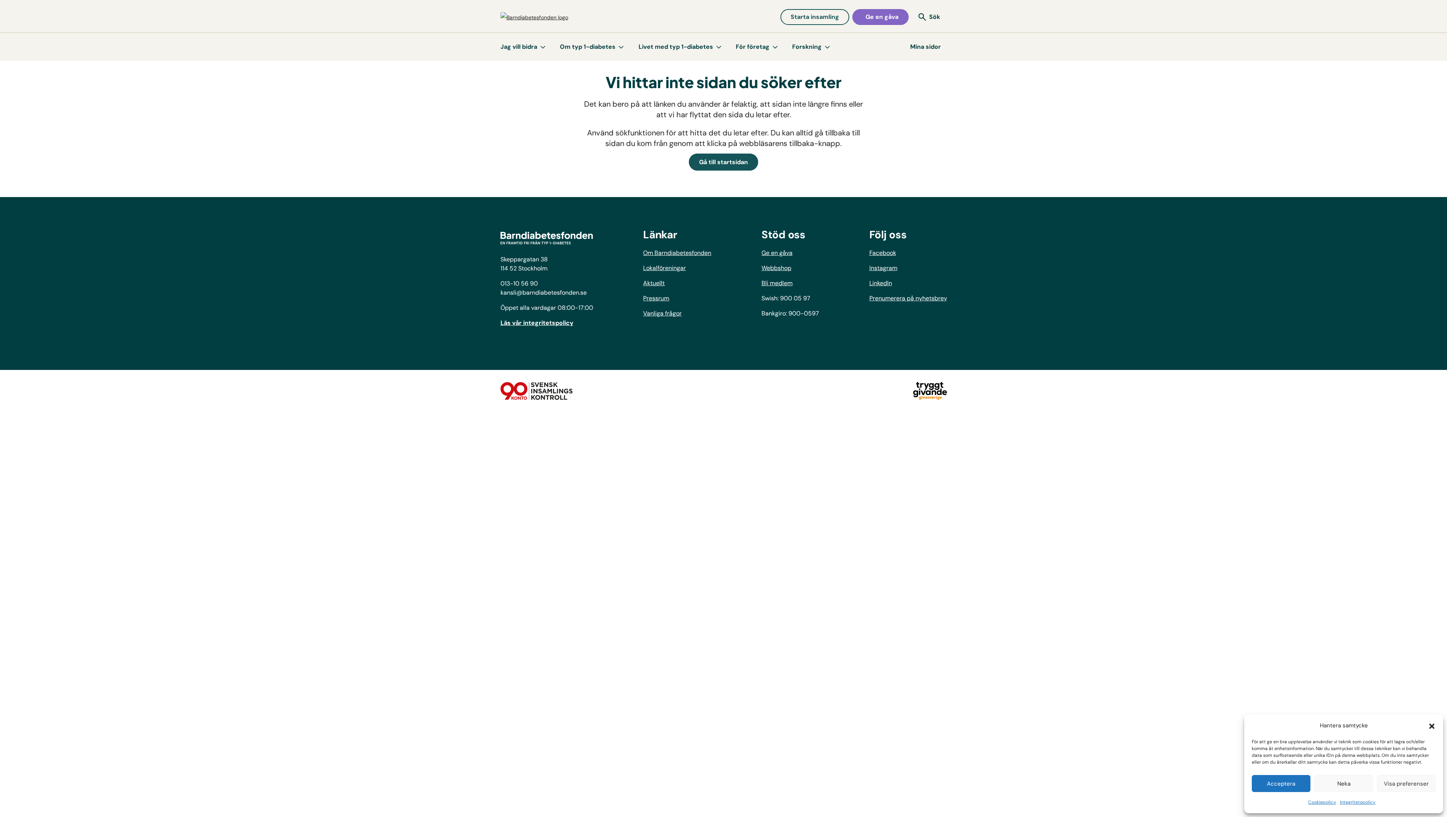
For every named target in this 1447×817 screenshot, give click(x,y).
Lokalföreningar (664, 268)
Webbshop (776, 268)
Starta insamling (815, 17)
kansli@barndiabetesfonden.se (543, 293)
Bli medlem (777, 283)
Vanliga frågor (662, 313)
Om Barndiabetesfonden (677, 253)
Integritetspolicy (1358, 802)
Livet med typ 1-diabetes (676, 47)
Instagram (883, 268)
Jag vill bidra (518, 47)
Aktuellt (654, 283)
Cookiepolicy (1322, 802)
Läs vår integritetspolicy (537, 323)
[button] (1432, 725)
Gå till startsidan (723, 162)
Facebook (882, 253)
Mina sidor (925, 47)
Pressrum (656, 298)
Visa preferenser (1406, 783)
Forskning (807, 47)
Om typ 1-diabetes (587, 47)
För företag (752, 47)
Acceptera (1281, 783)
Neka (1344, 783)
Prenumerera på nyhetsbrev (908, 298)
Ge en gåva (882, 17)
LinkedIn (880, 283)
